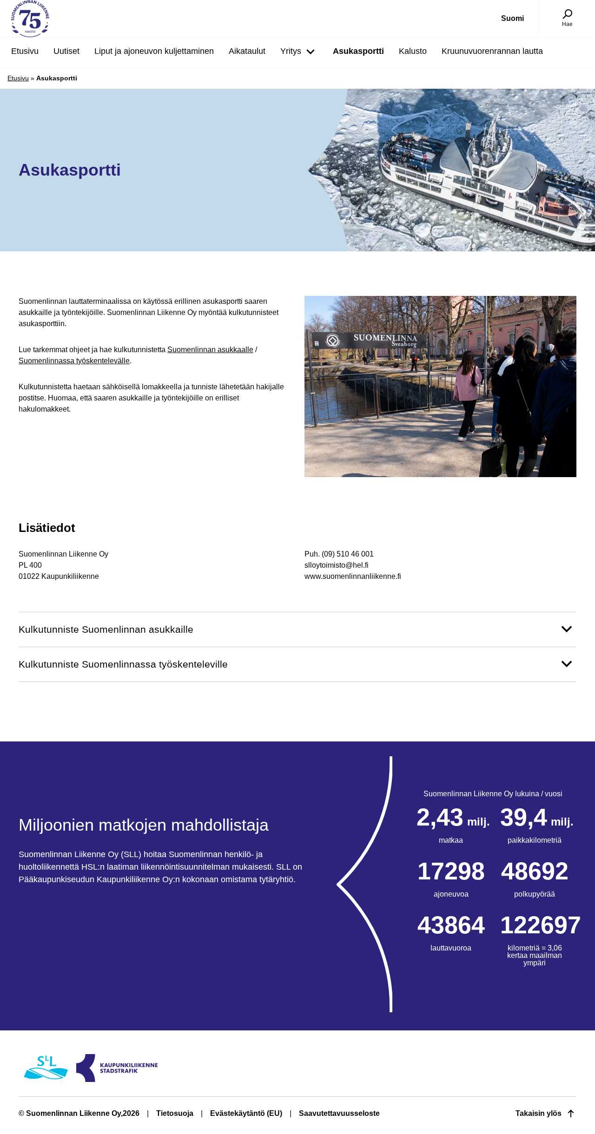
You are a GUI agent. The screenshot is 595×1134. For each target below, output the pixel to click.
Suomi (512, 18)
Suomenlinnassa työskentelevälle (74, 361)
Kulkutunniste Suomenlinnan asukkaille (106, 629)
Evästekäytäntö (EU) (246, 1113)
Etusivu (18, 78)
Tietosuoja (174, 1113)
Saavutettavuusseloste (339, 1113)
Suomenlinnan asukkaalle (210, 350)
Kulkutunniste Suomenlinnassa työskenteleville (123, 664)
